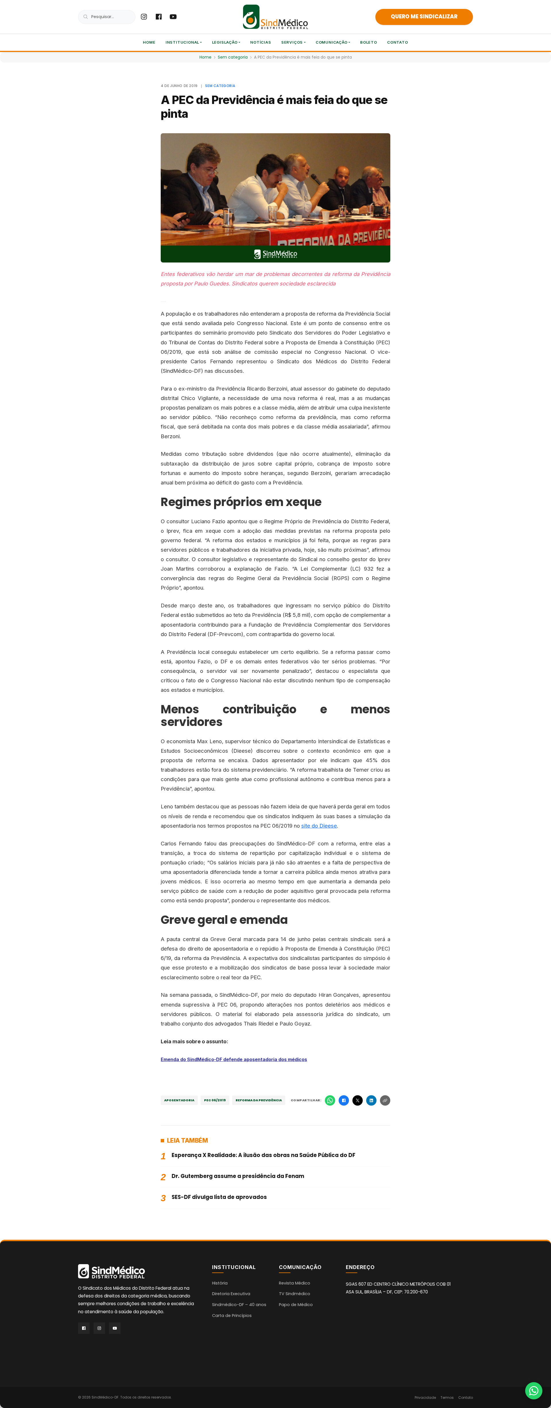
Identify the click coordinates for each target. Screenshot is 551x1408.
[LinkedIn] (371, 1100)
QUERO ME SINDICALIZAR (424, 16)
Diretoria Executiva (231, 1294)
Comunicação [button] (332, 42)
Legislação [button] (225, 42)
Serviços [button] (292, 42)
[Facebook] (344, 1100)
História (220, 1283)
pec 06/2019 (215, 1100)
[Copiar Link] (385, 1100)
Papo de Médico (296, 1304)
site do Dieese (319, 825)
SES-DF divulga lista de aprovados (219, 1197)
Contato (397, 42)
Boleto (368, 42)
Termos (447, 1397)
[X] (357, 1100)
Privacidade (425, 1397)
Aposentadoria (179, 1100)
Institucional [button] (182, 42)
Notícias (260, 42)
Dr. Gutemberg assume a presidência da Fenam (238, 1176)
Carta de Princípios (232, 1315)
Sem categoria (233, 57)
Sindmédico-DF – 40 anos (239, 1304)
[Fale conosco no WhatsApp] (533, 1390)
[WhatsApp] (330, 1100)
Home (149, 42)
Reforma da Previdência (259, 1100)
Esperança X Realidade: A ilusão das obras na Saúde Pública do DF (263, 1155)
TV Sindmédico (294, 1294)
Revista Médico (294, 1283)
